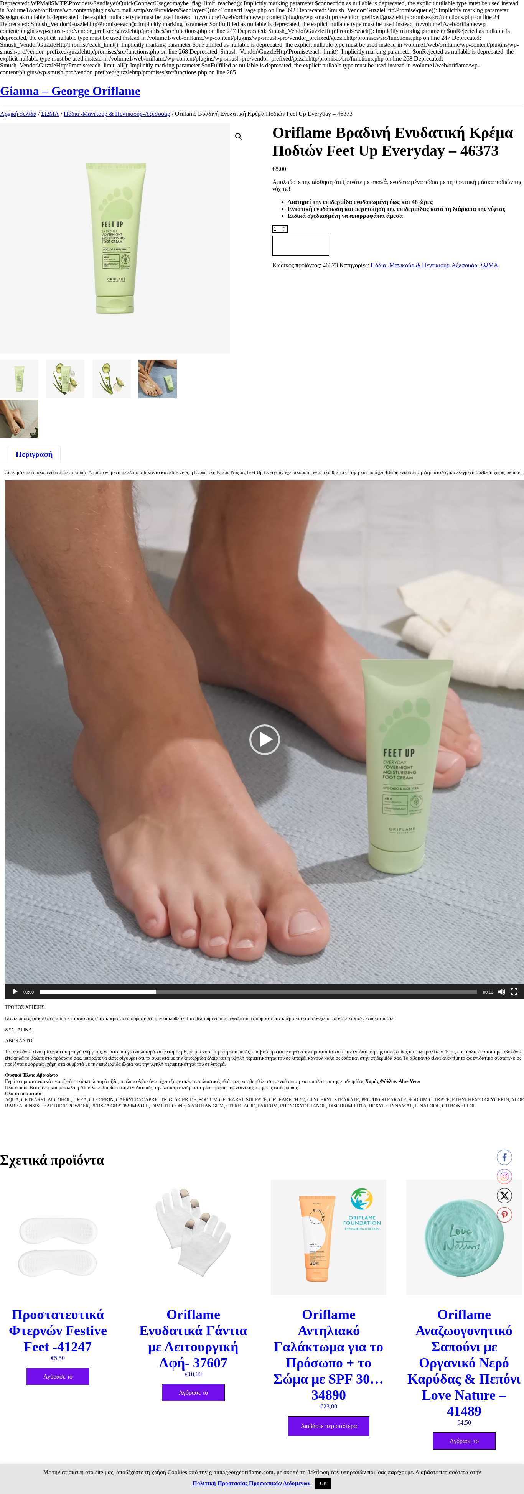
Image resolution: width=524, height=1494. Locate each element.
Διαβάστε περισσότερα (329, 1426)
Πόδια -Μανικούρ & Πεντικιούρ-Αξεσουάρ (117, 113)
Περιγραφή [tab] (34, 454)
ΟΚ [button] (323, 1483)
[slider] (258, 992)
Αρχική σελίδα (18, 113)
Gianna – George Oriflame (70, 91)
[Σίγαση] (502, 991)
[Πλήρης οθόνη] (514, 991)
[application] (264, 739)
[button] (239, 136)
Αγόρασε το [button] (58, 1376)
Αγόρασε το (300, 245)
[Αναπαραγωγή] (15, 991)
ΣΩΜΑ (50, 113)
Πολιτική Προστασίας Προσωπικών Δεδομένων (251, 1483)
